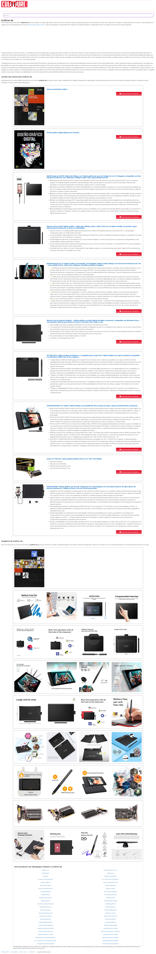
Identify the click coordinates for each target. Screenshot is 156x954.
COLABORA (14, 952)
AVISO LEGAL (23, 952)
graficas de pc (41, 25)
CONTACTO (32, 952)
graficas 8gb (31, 25)
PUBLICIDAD (5, 952)
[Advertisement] (78, 38)
